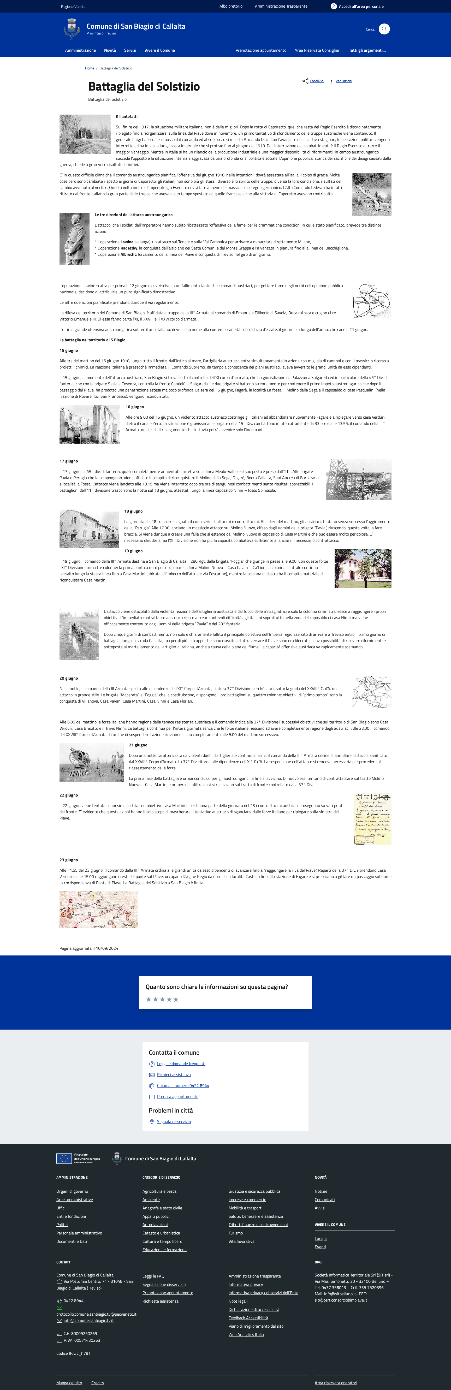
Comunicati (325, 1199)
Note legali (238, 1301)
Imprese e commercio (247, 1199)
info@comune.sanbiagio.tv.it (89, 1320)
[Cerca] (384, 29)
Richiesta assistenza (161, 1301)
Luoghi (321, 1238)
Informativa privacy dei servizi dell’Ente (263, 1293)
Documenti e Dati (71, 1241)
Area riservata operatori (336, 1383)
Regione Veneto (73, 6)
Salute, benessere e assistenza (256, 1216)
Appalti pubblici (156, 1216)
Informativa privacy (246, 1284)
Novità (110, 50)
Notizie (321, 1191)
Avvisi (320, 1208)
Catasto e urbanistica (161, 1233)
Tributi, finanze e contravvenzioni (258, 1224)
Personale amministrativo (79, 1233)
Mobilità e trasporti (246, 1208)
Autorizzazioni (155, 1224)
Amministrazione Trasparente (281, 6)
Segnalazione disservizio (164, 1284)
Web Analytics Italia (246, 1334)
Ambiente (151, 1199)
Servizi (130, 50)
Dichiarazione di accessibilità (254, 1309)
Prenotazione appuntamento (261, 50)
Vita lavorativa (241, 1241)
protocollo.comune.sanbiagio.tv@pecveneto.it (96, 1314)
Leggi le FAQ (153, 1276)
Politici (62, 1224)
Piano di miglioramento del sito (256, 1326)
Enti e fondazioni (71, 1216)
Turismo (236, 1233)
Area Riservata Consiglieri (318, 50)
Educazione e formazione (165, 1249)
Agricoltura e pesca (159, 1191)
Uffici (61, 1208)
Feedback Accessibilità (248, 1318)
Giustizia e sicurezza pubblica (254, 1191)
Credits (97, 1383)
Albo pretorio (230, 6)
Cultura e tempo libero (162, 1241)
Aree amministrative (74, 1199)
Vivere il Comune (160, 50)
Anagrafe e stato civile (162, 1208)
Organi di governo (72, 1191)
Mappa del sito (69, 1383)
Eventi (320, 1247)
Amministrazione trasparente (255, 1276)
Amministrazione (80, 50)
